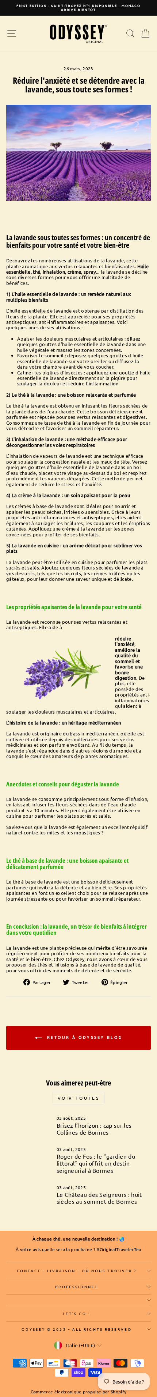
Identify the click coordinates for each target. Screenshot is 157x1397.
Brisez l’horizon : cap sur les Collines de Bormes (94, 1129)
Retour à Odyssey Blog (84, 1037)
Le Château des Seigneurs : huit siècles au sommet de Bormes (99, 1198)
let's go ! (77, 1313)
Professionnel (76, 1286)
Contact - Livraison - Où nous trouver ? (77, 1270)
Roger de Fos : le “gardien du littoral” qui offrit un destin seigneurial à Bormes (96, 1163)
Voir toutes (79, 1098)
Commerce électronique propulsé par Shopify (79, 1391)
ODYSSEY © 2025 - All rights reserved (76, 1329)
